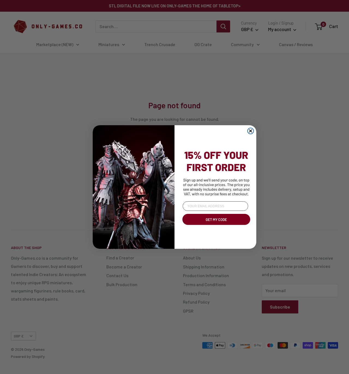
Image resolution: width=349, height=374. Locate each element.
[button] (215, 226)
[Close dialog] (251, 131)
